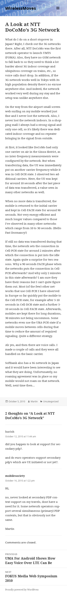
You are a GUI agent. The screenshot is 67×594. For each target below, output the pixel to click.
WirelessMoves (20, 8)
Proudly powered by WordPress (22, 589)
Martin (34, 401)
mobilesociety (15, 476)
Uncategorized (50, 401)
